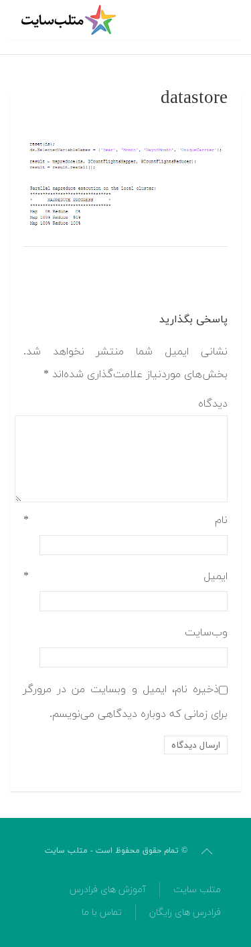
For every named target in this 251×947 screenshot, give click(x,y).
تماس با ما (102, 912)
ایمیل (125, 576)
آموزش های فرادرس (108, 889)
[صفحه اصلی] (70, 20)
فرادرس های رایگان (185, 912)
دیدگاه (213, 404)
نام (125, 520)
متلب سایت (197, 889)
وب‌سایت (206, 632)
